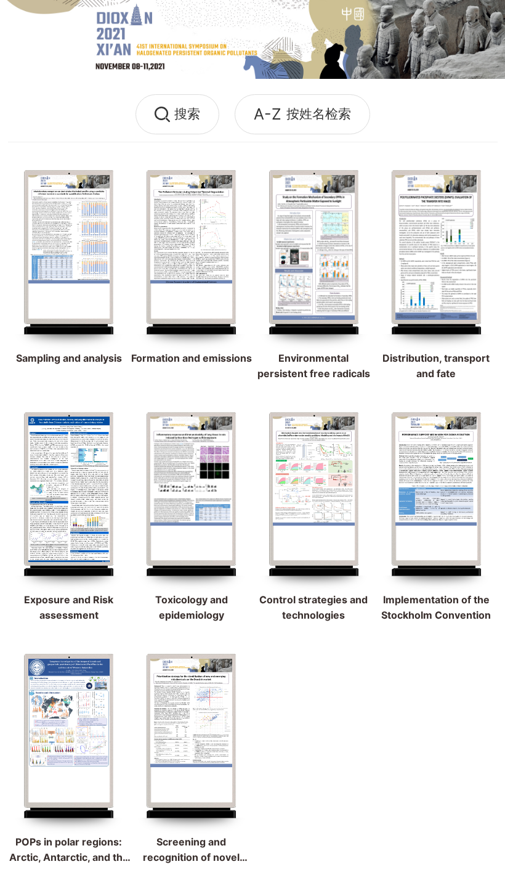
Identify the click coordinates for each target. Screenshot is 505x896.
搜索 (187, 113)
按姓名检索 (302, 114)
